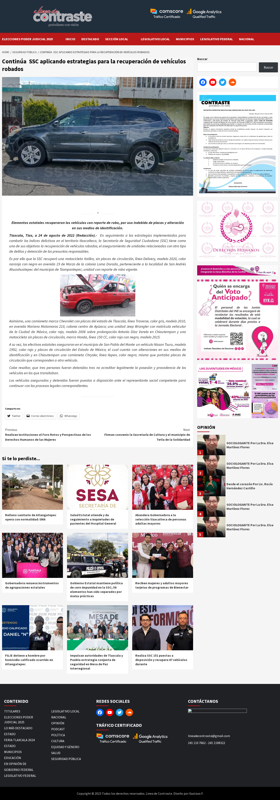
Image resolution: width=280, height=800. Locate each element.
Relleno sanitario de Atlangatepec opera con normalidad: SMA (30, 517)
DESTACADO (90, 39)
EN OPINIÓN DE (15, 764)
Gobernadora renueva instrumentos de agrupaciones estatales (32, 585)
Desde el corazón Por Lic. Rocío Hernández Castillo (250, 486)
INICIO (70, 39)
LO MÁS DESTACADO (18, 728)
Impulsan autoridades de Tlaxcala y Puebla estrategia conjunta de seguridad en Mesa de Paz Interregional (96, 661)
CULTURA (57, 741)
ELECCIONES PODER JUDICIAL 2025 (27, 39)
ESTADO (10, 734)
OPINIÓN (57, 723)
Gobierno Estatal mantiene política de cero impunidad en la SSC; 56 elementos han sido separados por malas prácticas (96, 589)
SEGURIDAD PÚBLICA (66, 759)
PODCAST (58, 729)
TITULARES (12, 711)
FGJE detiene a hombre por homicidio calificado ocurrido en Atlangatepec (29, 659)
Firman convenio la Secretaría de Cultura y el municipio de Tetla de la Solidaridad (147, 435)
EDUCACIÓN (12, 758)
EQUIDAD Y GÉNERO (65, 747)
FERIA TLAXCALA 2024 (19, 740)
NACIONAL (246, 39)
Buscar (202, 59)
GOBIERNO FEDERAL (18, 770)
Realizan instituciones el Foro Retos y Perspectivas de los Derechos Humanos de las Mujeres (48, 435)
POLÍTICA (58, 735)
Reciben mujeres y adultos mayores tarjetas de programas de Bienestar (161, 585)
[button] (224, 391)
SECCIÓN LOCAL (116, 39)
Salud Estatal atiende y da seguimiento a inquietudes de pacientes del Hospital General (93, 519)
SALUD (55, 753)
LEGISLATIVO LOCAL (155, 39)
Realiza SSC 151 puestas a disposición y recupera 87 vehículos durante (161, 659)
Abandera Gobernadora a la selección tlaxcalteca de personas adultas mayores (160, 519)
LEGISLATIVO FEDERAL (216, 39)
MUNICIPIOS (185, 39)
